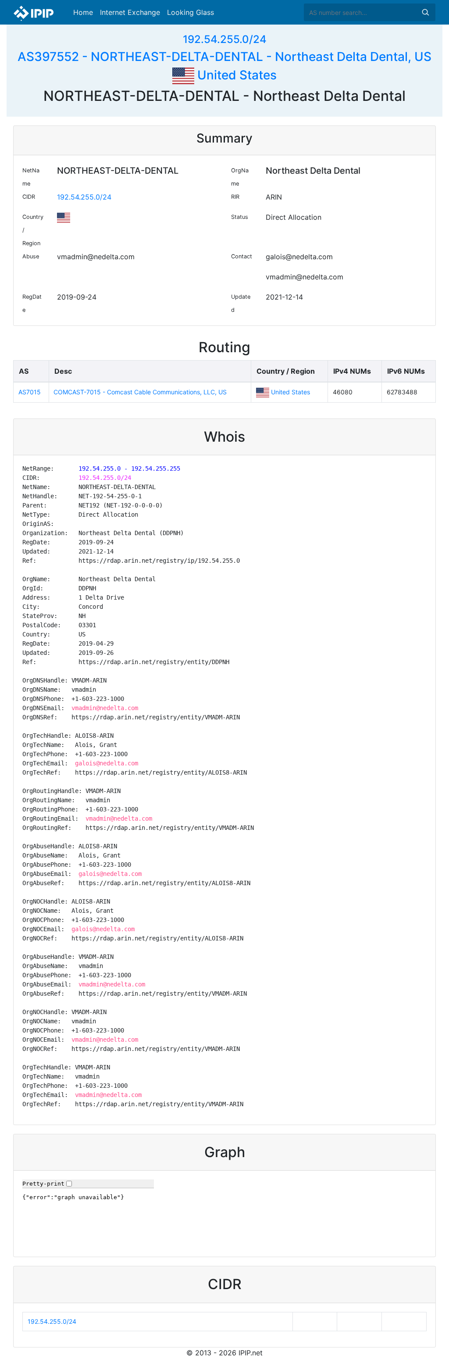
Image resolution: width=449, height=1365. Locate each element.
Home (83, 12)
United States (235, 75)
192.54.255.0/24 (225, 39)
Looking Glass (190, 12)
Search (425, 12)
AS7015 (29, 392)
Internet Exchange (130, 12)
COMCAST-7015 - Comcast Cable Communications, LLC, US (140, 392)
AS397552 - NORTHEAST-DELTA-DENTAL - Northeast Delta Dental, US (224, 56)
